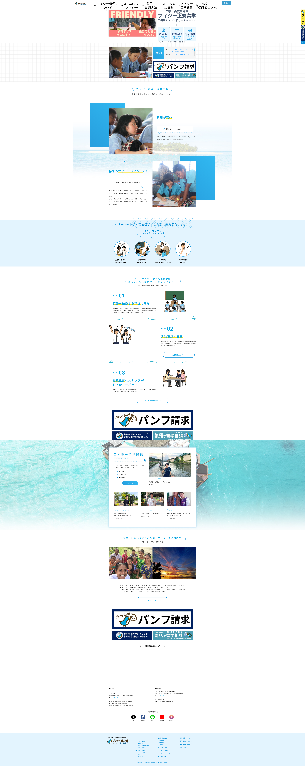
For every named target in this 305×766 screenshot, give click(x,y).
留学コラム (122, 472)
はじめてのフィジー (142, 750)
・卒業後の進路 (141, 747)
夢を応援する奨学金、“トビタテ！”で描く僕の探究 (160, 483)
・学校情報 (140, 743)
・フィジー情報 (141, 752)
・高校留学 (162, 742)
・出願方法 (162, 744)
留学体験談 (122, 477)
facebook (143, 720)
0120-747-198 (114, 697)
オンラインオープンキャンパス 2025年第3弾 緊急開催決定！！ (182, 50)
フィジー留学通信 (163, 750)
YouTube (162, 720)
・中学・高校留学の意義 (143, 745)
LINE (152, 720)
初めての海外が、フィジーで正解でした (151, 513)
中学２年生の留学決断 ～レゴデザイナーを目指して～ (122, 514)
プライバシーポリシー (164, 753)
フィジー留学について (142, 741)
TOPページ (139, 738)
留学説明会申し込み (186, 741)
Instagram (171, 720)
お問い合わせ (184, 747)
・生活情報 (140, 756)
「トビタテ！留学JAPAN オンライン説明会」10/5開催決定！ (182, 55)
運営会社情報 (162, 756)
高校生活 (170, 510)
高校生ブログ (122, 474)
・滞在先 (139, 754)
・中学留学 (162, 740)
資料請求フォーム (185, 738)
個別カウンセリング (186, 744)
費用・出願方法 (162, 738)
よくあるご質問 (162, 747)
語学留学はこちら (226, 3)
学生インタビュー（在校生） (156, 478)
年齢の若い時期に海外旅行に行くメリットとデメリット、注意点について (179, 514)
